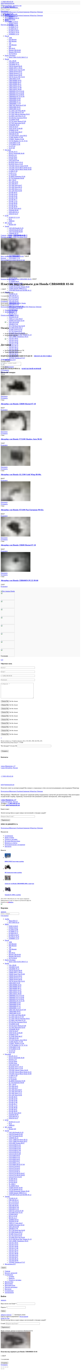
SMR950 (11, 1125)
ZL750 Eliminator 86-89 (16, 1082)
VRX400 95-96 (14, 1038)
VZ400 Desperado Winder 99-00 (19, 287)
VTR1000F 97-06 (14, 1047)
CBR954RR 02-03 (15, 1013)
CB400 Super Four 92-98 (17, 974)
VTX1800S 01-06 (14, 1049)
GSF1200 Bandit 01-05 (16, 1132)
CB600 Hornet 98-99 (15, 979)
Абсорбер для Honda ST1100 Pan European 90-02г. (22, 510)
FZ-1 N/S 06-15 (14, 297)
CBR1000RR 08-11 (15, 988)
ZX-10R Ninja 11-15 (15, 1093)
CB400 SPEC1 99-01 (15, 972)
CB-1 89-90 (12, 965)
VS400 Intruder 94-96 (16, 1187)
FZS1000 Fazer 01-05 (16, 308)
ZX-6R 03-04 (13, 1098)
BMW (7, 924)
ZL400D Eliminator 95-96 (17, 1081)
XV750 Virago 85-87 (15, 331)
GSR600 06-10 (13, 233)
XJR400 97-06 (13, 324)
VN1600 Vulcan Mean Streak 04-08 (20, 1074)
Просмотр (4, 396)
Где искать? (5, 11)
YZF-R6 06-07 (13, 1257)
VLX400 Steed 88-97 (15, 1036)
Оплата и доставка (11, 310)
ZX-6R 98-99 (13, 1107)
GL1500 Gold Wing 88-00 (17, 1015)
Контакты (8, 846)
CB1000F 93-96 (14, 967)
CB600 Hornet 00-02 (15, 976)
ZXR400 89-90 (13, 1114)
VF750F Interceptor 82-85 (17, 1027)
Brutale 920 (12, 1129)
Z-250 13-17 (13, 1077)
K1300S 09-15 (13, 933)
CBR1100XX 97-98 (15, 992)
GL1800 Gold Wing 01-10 (17, 1020)
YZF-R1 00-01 (13, 338)
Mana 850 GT (13, 921)
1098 (10, 942)
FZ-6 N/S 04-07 (14, 299)
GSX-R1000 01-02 (15, 1145)
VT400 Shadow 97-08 (16, 1042)
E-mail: (3, 1323)
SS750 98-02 (13, 958)
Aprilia (7, 919)
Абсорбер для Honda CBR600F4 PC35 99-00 (19, 580)
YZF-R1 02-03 (13, 340)
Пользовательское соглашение (15, 844)
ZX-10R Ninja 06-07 (15, 1090)
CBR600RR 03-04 (19, 235)
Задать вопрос (9, 312)
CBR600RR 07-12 (15, 1006)
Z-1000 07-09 (13, 1075)
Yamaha (7, 1196)
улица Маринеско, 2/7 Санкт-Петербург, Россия (9, 767)
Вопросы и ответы (11, 843)
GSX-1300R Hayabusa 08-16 (18, 1139)
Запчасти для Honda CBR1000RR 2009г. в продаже (19, 883)
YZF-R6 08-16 (13, 354)
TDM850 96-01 (14, 315)
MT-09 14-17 (13, 313)
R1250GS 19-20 (14, 937)
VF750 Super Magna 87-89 (17, 1026)
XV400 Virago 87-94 (15, 329)
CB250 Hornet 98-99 (15, 970)
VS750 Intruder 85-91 (16, 1189)
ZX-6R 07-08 (13, 1102)
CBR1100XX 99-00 (15, 994)
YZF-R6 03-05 (13, 1255)
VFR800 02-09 (13, 1034)
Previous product (6, 237)
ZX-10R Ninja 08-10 (15, 1091)
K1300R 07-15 (13, 931)
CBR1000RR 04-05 (15, 985)
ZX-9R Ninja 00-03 (15, 1113)
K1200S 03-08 (13, 929)
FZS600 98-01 (13, 1214)
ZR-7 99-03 (12, 1084)
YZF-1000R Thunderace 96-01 (18, 336)
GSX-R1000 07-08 (15, 1150)
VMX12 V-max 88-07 (16, 319)
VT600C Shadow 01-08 (16, 1043)
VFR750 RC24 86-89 (15, 1033)
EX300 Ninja (13, 1063)
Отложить (4, 301)
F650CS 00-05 (13, 926)
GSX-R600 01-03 (14, 1157)
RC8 (10, 1123)
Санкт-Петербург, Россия (9, 800)
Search (4, 1267)
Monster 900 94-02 (15, 956)
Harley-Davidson (10, 960)
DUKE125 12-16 (14, 1122)
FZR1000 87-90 (14, 1207)
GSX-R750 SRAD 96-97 (17, 1173)
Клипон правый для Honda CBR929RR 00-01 (16, 279)
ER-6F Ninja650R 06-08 (16, 1058)
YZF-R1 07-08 (13, 344)
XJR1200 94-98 (14, 322)
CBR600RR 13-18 (15, 1008)
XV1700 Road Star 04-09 (17, 326)
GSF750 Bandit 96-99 (16, 1136)
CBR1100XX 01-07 (15, 990)
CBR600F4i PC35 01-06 (16, 1001)
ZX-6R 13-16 (13, 1106)
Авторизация (9, 1292)
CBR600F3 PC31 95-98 (16, 997)
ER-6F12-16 (13, 1059)
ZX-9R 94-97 (13, 1109)
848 (10, 951)
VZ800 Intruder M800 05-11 (18, 288)
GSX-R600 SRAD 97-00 (17, 260)
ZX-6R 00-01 (13, 1097)
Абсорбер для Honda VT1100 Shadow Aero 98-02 (21, 439)
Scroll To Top (5, 1318)
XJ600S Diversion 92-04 (16, 320)
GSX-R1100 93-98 (15, 1154)
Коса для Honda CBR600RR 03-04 (12, 256)
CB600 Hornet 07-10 (15, 978)
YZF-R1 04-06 (13, 342)
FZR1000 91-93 (14, 304)
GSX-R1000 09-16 (15, 1152)
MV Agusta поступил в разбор (13, 872)
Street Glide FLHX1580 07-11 (18, 961)
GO (2, 660)
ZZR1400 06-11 (14, 1116)
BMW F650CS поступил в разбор (14, 861)
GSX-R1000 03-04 (15, 1147)
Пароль (4, 1307)
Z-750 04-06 (13, 1079)
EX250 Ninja (13, 1061)
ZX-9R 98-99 (13, 1111)
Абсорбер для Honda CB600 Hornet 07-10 (18, 404)
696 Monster (13, 945)
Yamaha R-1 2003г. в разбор (13, 894)
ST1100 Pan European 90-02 (18, 1022)
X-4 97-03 (12, 1050)
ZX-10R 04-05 (13, 1086)
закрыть (3, 912)
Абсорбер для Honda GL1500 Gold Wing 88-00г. (21, 474)
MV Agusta (8, 1127)
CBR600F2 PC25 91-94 (16, 995)
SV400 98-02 (13, 1179)
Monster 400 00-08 (15, 954)
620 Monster (13, 944)
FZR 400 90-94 (13, 301)
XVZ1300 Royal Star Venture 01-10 (20, 335)
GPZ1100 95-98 (14, 1065)
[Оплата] (1, 904)
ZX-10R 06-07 (13, 1088)
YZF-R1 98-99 (13, 349)
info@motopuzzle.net (7, 3)
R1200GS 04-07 (14, 935)
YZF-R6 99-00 (13, 1260)
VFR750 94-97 (13, 1031)
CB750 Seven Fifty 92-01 (17, 981)
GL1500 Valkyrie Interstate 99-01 (19, 1018)
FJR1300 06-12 (13, 296)
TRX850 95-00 (13, 317)
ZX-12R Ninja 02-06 (15, 1095)
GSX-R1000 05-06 (15, 1148)
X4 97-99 (12, 1052)
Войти (3, 1311)
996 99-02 (12, 953)
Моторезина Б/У (10, 1264)
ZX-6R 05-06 (13, 1100)
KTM (6, 1120)
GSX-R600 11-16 (14, 258)
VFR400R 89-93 (14, 1029)
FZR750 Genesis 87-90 (16, 1211)
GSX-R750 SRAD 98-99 (17, 1175)
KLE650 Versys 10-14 (16, 1066)
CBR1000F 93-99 (14, 983)
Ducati (7, 940)
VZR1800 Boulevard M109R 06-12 (20, 290)
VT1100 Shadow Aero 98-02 (18, 1040)
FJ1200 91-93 (13, 294)
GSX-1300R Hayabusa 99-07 (18, 237)
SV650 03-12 (13, 1180)
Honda (10, 235)
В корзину (5, 299)
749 (10, 947)
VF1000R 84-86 (14, 1024)
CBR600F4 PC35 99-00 (16, 999)
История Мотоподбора (12, 841)
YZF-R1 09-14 (13, 345)
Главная (3, 235)
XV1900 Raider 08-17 (16, 328)
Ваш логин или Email (8, 1303)
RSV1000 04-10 (14, 922)
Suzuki (7, 1131)
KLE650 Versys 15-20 (16, 1068)
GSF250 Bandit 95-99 (16, 1134)
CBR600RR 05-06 (15, 1004)
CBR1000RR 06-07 (15, 986)
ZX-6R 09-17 (13, 1104)
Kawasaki (8, 1054)
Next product (5, 260)
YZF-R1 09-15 (13, 347)
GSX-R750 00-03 (14, 1166)
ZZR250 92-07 (13, 1118)
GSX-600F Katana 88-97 (17, 1143)
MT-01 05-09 (13, 1216)
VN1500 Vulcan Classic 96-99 (18, 1070)
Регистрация (24, 1316)
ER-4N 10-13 (13, 1056)
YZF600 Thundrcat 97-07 (17, 358)
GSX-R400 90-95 (14, 1155)
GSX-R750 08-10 (14, 1171)
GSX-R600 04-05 (14, 1159)
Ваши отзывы (9, 837)
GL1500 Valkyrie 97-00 (16, 1017)
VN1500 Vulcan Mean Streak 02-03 (20, 1072)
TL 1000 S (12, 1184)
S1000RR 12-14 (14, 938)
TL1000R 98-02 (14, 281)
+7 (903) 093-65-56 (7, 776)
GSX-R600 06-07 (14, 1161)
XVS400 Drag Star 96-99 (17, 1237)
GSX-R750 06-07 (14, 1170)
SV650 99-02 (13, 1182)
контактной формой (31, 368)
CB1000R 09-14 (14, 969)
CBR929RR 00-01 (15, 1011)
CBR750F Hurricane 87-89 (17, 1010)
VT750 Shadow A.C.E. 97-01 (18, 1045)
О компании (9, 836)
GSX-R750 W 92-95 (15, 1177)
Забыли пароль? (6, 1315)
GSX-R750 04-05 (14, 1168)
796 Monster (13, 949)
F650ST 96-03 (13, 928)
